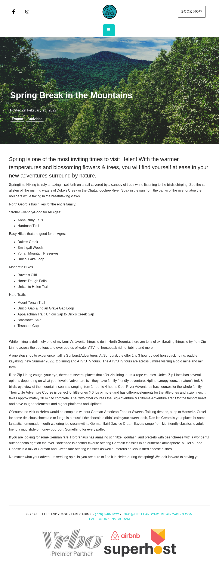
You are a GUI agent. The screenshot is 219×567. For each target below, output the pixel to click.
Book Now (191, 11)
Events (17, 119)
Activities (34, 119)
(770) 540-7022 (107, 514)
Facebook (98, 519)
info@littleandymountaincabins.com (158, 514)
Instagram (120, 519)
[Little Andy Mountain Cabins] (109, 11)
